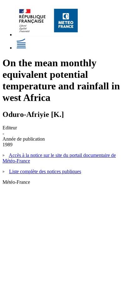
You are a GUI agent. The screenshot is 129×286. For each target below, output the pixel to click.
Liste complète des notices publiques (45, 171)
